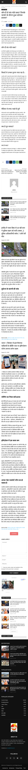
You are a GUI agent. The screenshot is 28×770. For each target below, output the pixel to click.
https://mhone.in (14, 191)
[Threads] (21, 758)
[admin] (2, 21)
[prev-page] (2, 223)
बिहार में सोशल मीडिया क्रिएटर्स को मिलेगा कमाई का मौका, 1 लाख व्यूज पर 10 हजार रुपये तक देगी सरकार (18, 618)
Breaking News (4, 205)
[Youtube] (17, 758)
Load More (14, 533)
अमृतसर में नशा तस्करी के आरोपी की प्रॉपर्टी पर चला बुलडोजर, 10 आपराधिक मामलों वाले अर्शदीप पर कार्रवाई (18, 648)
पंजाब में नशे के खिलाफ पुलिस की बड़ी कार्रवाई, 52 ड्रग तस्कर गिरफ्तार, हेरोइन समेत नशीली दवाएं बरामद (18, 662)
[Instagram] (10, 758)
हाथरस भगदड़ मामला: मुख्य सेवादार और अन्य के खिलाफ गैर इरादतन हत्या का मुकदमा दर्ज (7, 172)
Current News (7, 6)
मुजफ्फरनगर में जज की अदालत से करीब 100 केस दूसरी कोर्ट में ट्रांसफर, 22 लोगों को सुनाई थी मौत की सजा (18, 689)
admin (5, 21)
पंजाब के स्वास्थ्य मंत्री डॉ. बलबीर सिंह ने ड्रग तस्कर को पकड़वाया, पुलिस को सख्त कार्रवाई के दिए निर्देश (18, 655)
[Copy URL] (20, 25)
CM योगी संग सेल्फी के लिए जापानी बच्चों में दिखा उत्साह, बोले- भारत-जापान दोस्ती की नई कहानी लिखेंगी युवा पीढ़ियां (18, 610)
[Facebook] (7, 25)
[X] (10, 25)
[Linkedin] (14, 25)
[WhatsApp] (17, 25)
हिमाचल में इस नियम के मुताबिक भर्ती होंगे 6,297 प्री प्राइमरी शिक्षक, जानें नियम (21, 172)
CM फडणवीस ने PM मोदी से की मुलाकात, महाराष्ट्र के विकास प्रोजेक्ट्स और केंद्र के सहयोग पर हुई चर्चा (17, 626)
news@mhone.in (11, 748)
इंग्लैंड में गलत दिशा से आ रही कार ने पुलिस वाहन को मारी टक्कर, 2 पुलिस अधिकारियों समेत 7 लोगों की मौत (18, 203)
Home (2, 6)
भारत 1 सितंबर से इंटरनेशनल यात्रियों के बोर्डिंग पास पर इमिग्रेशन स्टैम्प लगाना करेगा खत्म (14, 346)
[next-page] (5, 223)
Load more (13, 631)
